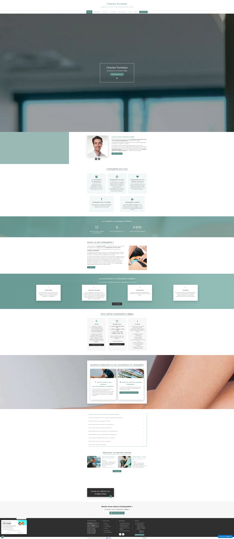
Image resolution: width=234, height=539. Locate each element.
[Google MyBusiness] (99, 159)
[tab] (117, 414)
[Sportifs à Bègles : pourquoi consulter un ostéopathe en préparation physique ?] (124, 462)
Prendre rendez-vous (223, 536)
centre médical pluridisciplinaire (120, 140)
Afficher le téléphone (97, 331)
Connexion (144, 537)
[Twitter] (96, 159)
